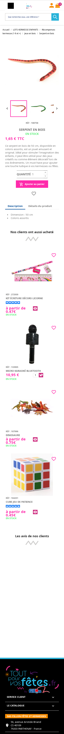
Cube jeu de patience (19, 501)
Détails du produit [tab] (40, 206)
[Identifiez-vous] (51, 5)
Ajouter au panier (34, 184)
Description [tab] (15, 206)
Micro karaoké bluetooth (23, 370)
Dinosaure (13, 435)
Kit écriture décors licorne (24, 298)
